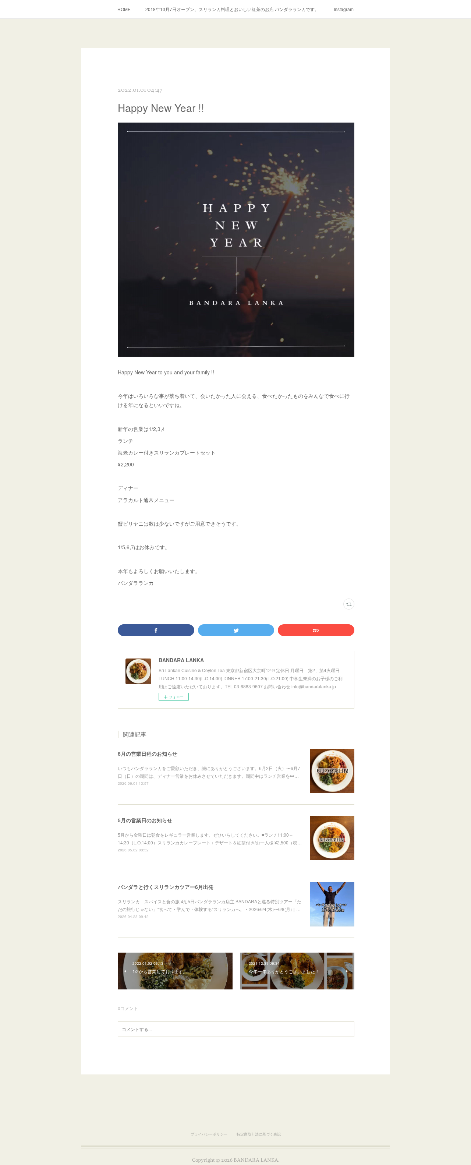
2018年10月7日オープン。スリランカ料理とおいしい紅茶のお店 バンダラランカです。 (232, 9)
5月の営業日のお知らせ (145, 820)
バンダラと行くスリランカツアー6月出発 (165, 886)
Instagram (344, 9)
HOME (124, 9)
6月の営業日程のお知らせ (147, 753)
